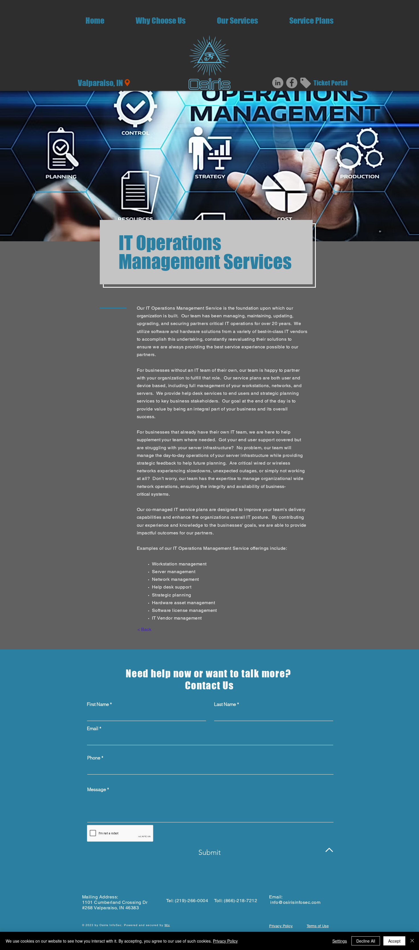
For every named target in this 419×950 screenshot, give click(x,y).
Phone (93, 757)
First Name (98, 704)
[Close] (412, 940)
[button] (237, 20)
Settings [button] (339, 941)
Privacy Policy (225, 941)
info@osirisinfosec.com (295, 902)
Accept (394, 941)
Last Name (225, 704)
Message (96, 789)
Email (92, 728)
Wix (167, 925)
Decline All (365, 941)
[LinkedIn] (277, 82)
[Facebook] (291, 82)
